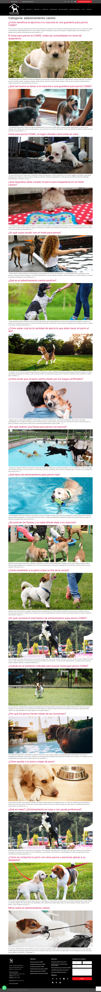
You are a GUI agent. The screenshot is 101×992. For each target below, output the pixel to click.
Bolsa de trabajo (63, 9)
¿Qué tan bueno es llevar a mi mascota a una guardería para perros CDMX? (50, 86)
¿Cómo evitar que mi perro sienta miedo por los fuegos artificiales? (45, 378)
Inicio (23, 9)
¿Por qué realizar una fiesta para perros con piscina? (37, 426)
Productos (45, 9)
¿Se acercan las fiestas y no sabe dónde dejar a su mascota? (42, 522)
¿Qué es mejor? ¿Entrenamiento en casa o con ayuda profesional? (45, 809)
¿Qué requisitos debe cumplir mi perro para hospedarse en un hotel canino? (46, 183)
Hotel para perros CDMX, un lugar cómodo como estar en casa (43, 134)
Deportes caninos (74, 9)
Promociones (53, 9)
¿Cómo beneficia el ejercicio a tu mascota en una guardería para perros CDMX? (48, 24)
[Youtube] (75, 1)
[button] (4, 987)
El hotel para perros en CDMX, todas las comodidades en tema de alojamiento (45, 37)
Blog (83, 9)
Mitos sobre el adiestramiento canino (29, 907)
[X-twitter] (68, 1)
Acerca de (28, 9)
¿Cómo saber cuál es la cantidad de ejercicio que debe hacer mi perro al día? (48, 330)
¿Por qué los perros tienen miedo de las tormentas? (37, 713)
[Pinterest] (60, 982)
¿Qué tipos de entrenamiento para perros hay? (34, 474)
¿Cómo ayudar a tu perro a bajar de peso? (31, 761)
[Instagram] (71, 1)
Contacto (89, 9)
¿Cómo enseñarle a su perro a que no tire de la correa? (38, 570)
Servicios (36, 9)
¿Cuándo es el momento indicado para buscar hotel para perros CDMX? (48, 665)
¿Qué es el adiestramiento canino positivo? (32, 280)
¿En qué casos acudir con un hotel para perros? (34, 232)
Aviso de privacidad (13, 983)
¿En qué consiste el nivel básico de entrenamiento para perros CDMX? (47, 618)
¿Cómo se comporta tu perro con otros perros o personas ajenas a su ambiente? (46, 858)
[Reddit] (52, 982)
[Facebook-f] (65, 1)
